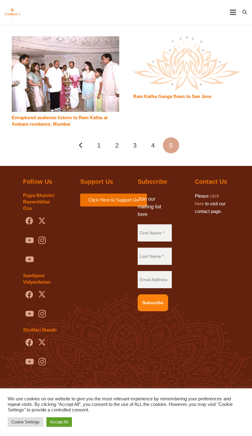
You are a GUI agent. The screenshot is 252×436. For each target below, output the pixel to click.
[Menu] (233, 12)
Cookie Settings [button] (25, 422)
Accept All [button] (59, 422)
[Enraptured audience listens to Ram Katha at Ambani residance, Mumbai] (65, 40)
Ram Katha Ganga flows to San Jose (172, 96)
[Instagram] (42, 240)
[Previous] (81, 145)
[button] (245, 12)
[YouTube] (29, 240)
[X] (42, 221)
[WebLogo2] (12, 12)
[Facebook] (29, 221)
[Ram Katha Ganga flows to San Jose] (187, 40)
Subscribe (152, 302)
